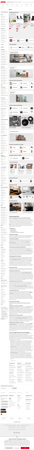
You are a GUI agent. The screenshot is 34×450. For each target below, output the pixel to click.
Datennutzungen (6, 441)
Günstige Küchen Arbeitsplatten (19, 367)
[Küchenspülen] (27, 158)
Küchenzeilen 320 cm (28, 375)
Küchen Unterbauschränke (20, 372)
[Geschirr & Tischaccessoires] (27, 122)
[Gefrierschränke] (24, 108)
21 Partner (10, 440)
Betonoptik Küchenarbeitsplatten (12, 365)
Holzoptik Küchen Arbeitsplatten (11, 373)
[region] (17, 443)
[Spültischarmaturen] (15, 158)
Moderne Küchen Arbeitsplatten (19, 379)
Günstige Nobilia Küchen (28, 366)
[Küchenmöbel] (14, 83)
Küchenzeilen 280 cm (20, 377)
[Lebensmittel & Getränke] (21, 136)
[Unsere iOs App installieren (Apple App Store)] (3, 409)
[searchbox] (13, 2)
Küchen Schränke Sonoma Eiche (12, 377)
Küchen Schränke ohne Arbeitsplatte (28, 370)
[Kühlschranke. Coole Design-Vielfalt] (21, 97)
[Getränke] (14, 147)
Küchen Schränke (19, 369)
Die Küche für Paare (13, 230)
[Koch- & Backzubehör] (15, 122)
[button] (12, 40)
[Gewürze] (24, 147)
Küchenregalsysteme (12, 379)
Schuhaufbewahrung (20, 381)
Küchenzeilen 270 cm (20, 375)
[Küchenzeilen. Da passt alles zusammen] (21, 72)
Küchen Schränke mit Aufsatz (29, 368)
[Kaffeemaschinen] (14, 108)
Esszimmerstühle (11, 369)
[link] (1, 414)
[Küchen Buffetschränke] (24, 87)
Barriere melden (4, 406)
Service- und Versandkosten (21, 427)
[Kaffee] (14, 151)
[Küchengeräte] (14, 112)
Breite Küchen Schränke (12, 367)
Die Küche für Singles (13, 229)
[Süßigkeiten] (24, 151)
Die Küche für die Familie (13, 231)
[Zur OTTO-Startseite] (3, 2)
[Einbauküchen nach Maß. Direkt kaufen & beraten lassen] (21, 57)
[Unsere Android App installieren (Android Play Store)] (3, 412)
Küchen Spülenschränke (28, 372)
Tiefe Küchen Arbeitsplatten (29, 380)
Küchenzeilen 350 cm (28, 377)
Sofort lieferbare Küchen (12, 382)
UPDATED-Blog (19, 406)
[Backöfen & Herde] (24, 112)
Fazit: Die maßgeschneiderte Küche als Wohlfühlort (17, 232)
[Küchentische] (24, 83)
